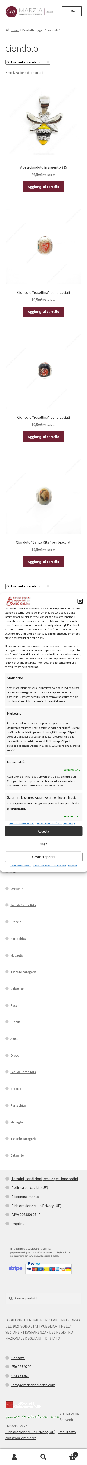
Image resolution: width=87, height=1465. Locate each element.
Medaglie (16, 955)
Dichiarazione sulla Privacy (49, 865)
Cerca (43, 1457)
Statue (15, 1022)
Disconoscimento (25, 1196)
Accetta (43, 831)
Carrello (67, 1453)
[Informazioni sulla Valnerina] (32, 1417)
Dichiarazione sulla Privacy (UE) (36, 1205)
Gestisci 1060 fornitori (21, 823)
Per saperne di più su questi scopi (56, 823)
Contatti (18, 1357)
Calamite (17, 989)
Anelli (14, 872)
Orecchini (17, 888)
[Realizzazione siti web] (23, 1405)
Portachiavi (18, 939)
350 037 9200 (21, 1366)
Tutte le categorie (23, 972)
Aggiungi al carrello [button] (43, 186)
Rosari (15, 1005)
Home (15, 30)
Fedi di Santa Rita (23, 905)
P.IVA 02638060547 (25, 1214)
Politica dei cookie (20, 865)
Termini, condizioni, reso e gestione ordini (44, 1178)
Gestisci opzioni (43, 857)
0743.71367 (20, 1375)
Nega (43, 844)
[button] (80, 601)
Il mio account (14, 1457)
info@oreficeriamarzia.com (33, 1384)
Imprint (72, 865)
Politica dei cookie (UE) (29, 1187)
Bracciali (16, 922)
